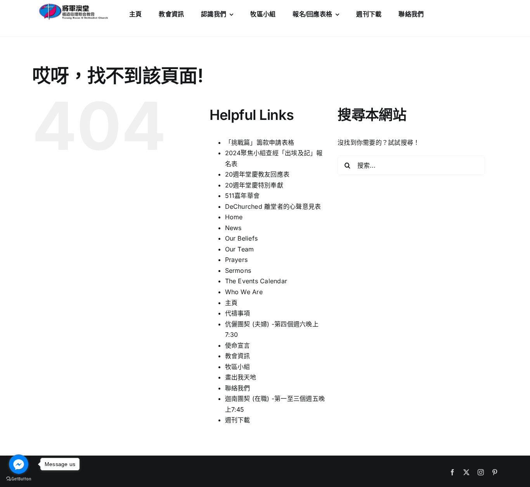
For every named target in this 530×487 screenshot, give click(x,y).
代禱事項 (237, 313)
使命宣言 (237, 345)
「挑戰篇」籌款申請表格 (259, 142)
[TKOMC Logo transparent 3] (73, 5)
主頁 (231, 303)
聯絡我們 (237, 388)
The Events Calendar (256, 281)
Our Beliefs (241, 238)
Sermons (238, 270)
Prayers (236, 259)
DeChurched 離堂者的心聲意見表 (273, 206)
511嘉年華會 (242, 195)
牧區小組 (237, 367)
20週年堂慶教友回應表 (257, 174)
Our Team (239, 249)
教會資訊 (237, 356)
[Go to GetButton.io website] (18, 479)
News (233, 228)
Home (234, 217)
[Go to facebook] (18, 464)
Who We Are (244, 292)
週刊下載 (237, 420)
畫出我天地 (240, 377)
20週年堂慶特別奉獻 (254, 185)
